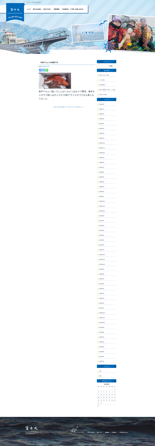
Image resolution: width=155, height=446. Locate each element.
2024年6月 (101, 225)
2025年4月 (101, 181)
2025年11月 (102, 148)
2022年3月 (101, 356)
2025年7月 (101, 167)
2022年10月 (102, 322)
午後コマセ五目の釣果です (59, 107)
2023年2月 (101, 303)
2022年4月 (101, 351)
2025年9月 (101, 157)
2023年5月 (101, 288)
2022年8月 (101, 332)
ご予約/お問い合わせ (77, 9)
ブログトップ (106, 61)
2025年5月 (101, 177)
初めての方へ (47, 9)
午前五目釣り (102, 84)
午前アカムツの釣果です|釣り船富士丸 (34, 2)
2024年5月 (101, 230)
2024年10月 (102, 211)
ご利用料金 (65, 9)
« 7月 (98, 405)
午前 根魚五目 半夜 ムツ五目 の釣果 (107, 89)
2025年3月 (101, 186)
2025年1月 (101, 196)
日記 (100, 371)
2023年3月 (101, 298)
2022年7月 (101, 337)
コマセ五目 (102, 80)
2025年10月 (102, 152)
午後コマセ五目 (103, 94)
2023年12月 (102, 254)
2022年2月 (101, 361)
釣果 (100, 376)
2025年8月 (101, 162)
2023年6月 (101, 283)
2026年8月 (101, 104)
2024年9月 (101, 215)
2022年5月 (101, 346)
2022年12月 (102, 312)
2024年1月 (101, 249)
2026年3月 (101, 128)
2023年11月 (102, 259)
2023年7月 (101, 279)
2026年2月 (101, 133)
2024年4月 (101, 235)
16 (98, 397)
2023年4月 (101, 293)
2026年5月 (101, 118)
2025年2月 (101, 191)
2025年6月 (101, 172)
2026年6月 (101, 114)
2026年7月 (101, 109)
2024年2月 (101, 245)
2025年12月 (102, 143)
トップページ (28, 9)
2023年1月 (101, 308)
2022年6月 (101, 342)
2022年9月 (101, 327)
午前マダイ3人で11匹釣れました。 (77, 107)
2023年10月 (102, 264)
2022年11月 (102, 317)
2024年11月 (102, 206)
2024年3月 (101, 240)
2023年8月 (101, 274)
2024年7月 (101, 220)
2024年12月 (102, 201)
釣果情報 (56, 9)
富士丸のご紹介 (37, 9)
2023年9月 (101, 269)
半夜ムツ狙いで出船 (104, 75)
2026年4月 (101, 123)
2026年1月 (101, 138)
